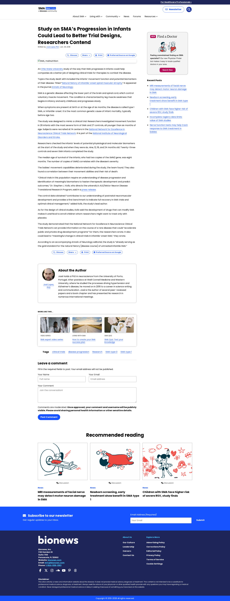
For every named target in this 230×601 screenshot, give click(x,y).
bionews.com (54, 560)
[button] (173, 9)
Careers (127, 551)
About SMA (78, 16)
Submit (200, 520)
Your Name (43, 374)
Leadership (128, 546)
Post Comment (49, 417)
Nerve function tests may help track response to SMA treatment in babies (169, 128)
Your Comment (46, 385)
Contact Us (128, 555)
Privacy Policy (153, 555)
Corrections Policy (155, 546)
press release (89, 189)
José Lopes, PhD (52, 47)
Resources (150, 16)
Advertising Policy (155, 542)
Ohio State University (52, 68)
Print (99, 55)
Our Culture (129, 542)
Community (112, 16)
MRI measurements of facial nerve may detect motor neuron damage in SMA (168, 89)
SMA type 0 (111, 351)
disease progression (78, 351)
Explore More (153, 537)
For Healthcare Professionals (175, 2)
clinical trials (58, 351)
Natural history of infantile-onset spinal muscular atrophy (92, 83)
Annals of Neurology (62, 87)
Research (97, 351)
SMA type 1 (126, 351)
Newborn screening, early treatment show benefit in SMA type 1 (169, 101)
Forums (137, 16)
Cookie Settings (154, 563)
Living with (95, 16)
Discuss (73, 55)
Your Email (94, 374)
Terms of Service (155, 559)
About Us (127, 537)
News (126, 16)
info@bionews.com (54, 562)
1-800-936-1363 (53, 565)
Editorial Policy (153, 551)
